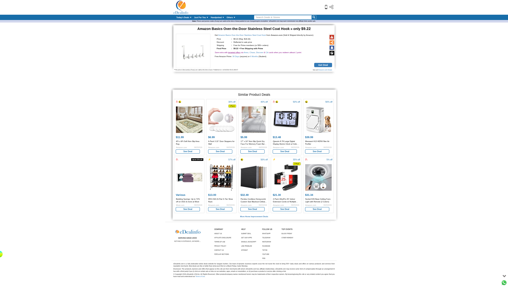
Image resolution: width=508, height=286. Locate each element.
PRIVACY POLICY (220, 246)
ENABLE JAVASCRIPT (248, 242)
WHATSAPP (266, 233)
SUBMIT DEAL (246, 233)
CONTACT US (219, 250)
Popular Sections (221, 254)
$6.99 (211, 137)
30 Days (235, 56)
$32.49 (245, 194)
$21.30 (277, 194)
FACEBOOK (266, 246)
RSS (263, 258)
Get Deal (323, 65)
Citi (267, 52)
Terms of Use (200, 276)
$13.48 (277, 137)
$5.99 (244, 137)
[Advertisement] (260, 7)
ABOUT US (218, 233)
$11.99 (180, 137)
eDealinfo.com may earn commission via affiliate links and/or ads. (292, 21)
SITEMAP (244, 250)
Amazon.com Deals (325, 70)
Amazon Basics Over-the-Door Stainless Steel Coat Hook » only (254, 29)
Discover (259, 52)
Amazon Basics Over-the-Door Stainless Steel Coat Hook (242, 35)
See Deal (187, 151)
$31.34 (309, 194)
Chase (252, 52)
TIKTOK (264, 250)
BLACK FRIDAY (287, 233)
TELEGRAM (266, 238)
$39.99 (309, 137)
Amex (246, 52)
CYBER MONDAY (287, 238)
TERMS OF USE (219, 242)
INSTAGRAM (266, 242)
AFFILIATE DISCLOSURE (222, 238)
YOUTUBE (265, 254)
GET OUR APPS (246, 238)
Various (180, 194)
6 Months (254, 56)
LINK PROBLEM (246, 246)
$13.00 (212, 194)
